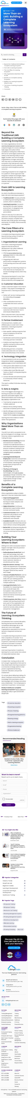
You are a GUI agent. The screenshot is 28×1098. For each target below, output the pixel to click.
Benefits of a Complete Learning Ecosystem (13, 78)
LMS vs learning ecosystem (16, 722)
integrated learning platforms (17, 714)
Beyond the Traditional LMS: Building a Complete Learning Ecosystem (14, 64)
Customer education (14, 703)
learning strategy (13, 718)
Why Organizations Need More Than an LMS (14, 74)
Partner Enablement (14, 730)
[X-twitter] (6, 1004)
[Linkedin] (3, 1004)
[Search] (24, 54)
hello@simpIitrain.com (12, 1000)
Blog (7, 107)
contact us (5, 691)
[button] (3, 99)
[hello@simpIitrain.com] (3, 1000)
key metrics (5, 399)
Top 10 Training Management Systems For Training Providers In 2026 (17, 846)
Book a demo (20, 690)
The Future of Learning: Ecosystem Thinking (13, 86)
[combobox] (12, 54)
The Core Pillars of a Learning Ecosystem (12, 70)
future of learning (13, 711)
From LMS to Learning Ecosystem (13, 68)
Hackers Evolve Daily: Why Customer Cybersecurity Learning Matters (17, 866)
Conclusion (7, 89)
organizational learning (15, 726)
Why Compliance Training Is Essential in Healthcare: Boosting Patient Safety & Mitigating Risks (17, 835)
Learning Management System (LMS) (13, 146)
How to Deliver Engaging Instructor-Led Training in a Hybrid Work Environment (17, 856)
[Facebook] (9, 1004)
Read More (14, 765)
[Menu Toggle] (25, 2)
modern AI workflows (18, 415)
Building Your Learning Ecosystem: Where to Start (13, 82)
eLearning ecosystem (15, 707)
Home (3, 107)
